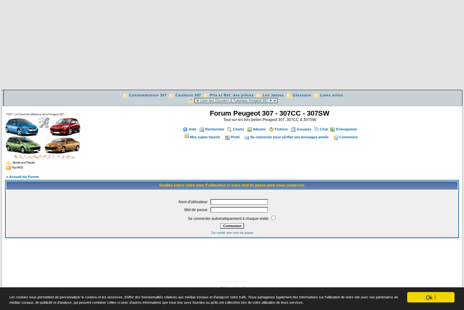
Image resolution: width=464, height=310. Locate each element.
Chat (324, 129)
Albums (259, 129)
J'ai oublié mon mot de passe (232, 232)
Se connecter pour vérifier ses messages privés (289, 137)
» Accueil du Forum (22, 177)
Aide (192, 129)
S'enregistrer (346, 129)
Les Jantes (273, 95)
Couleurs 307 (188, 95)
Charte (238, 129)
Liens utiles (331, 95)
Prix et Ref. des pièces (232, 95)
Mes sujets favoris (205, 137)
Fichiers (281, 129)
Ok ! (431, 297)
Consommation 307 (148, 95)
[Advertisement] (232, 46)
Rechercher (214, 129)
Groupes (304, 129)
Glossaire (302, 95)
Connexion (348, 137)
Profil (235, 137)
